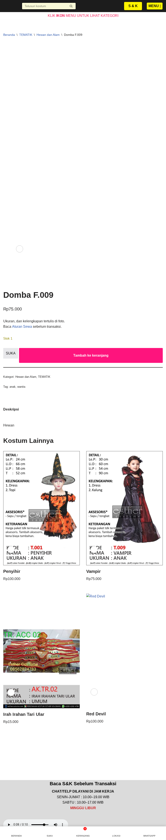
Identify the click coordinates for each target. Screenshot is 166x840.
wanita (21, 386)
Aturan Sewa (22, 326)
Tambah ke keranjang (91, 355)
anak (13, 386)
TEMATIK (25, 34)
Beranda (9, 34)
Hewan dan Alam (48, 34)
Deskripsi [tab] (11, 409)
